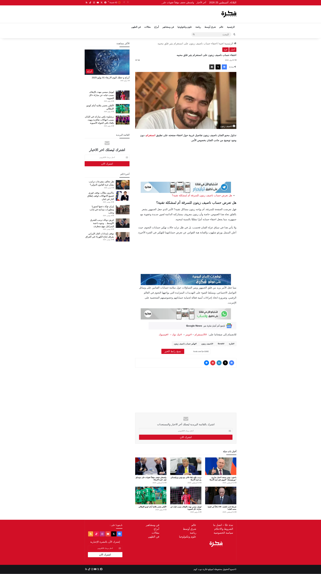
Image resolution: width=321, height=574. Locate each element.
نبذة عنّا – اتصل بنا (223, 524)
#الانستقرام (201, 334)
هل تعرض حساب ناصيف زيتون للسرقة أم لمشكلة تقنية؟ (202, 195)
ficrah (220, 344)
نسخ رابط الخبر (173, 351)
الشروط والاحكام (223, 528)
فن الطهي (136, 27)
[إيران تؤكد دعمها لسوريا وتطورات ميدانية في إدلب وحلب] (123, 209)
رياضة (198, 27)
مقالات (147, 27)
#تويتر (188, 334)
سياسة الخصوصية (223, 532)
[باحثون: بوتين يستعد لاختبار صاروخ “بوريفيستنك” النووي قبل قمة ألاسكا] (220, 466)
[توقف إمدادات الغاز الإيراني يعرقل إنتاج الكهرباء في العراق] (123, 237)
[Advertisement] (135, 13)
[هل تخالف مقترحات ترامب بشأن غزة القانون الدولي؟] (123, 184)
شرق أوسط (210, 27)
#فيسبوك (163, 334)
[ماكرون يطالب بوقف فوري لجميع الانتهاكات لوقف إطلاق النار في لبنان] (123, 196)
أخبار (233, 49)
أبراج (156, 27)
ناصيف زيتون (206, 344)
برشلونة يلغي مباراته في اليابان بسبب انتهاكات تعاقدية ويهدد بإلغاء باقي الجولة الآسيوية (99, 119)
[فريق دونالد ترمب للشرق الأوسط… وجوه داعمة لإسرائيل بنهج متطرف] (123, 223)
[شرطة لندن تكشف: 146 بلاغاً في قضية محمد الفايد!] (220, 495)
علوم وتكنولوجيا (185, 27)
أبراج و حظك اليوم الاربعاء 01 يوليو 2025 (111, 77)
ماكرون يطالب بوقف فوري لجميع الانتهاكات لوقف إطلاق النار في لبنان (100, 196)
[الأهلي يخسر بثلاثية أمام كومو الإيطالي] (150, 495)
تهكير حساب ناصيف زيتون (184, 344)
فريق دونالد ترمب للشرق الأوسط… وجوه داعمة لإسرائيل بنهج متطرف (102, 223)
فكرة (231, 344)
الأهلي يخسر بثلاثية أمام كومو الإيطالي (152, 507)
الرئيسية (231, 27)
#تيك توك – (175, 334)
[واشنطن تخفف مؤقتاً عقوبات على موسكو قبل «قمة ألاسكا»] (150, 466)
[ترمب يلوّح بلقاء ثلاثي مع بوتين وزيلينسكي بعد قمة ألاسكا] (185, 466)
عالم (221, 27)
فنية (221, 43)
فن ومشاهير (168, 27)
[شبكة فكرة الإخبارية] (228, 14)
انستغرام (150, 135)
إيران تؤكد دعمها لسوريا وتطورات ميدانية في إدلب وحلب (102, 209)
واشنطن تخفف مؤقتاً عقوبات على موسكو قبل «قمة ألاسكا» (166, 2)
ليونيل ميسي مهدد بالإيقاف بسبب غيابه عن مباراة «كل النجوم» (101, 95)
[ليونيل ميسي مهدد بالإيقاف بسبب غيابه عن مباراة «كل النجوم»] (185, 495)
